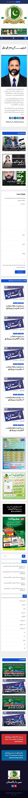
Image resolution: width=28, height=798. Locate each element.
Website (23, 253)
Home (12, 795)
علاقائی (24, 640)
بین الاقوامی (23, 605)
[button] (1, 38)
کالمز (24, 644)
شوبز (24, 632)
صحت (24, 636)
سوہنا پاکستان (14, 25)
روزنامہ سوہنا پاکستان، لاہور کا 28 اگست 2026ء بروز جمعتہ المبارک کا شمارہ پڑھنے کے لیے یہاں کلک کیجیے (14, 674)
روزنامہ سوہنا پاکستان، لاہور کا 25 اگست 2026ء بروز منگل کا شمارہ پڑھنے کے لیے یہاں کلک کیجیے (14, 707)
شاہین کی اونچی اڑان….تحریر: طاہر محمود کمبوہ (15, 181)
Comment (23, 204)
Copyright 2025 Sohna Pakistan (11, 793)
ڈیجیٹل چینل (23, 617)
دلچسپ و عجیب (23, 613)
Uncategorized (20, 303)
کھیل (24, 648)
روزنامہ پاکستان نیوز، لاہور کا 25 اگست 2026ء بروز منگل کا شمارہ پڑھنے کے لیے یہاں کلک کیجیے (14, 337)
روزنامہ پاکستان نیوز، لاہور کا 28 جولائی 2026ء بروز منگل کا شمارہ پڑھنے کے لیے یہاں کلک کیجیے (15, 429)
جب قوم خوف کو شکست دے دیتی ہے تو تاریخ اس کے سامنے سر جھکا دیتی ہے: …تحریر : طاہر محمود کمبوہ (14, 146)
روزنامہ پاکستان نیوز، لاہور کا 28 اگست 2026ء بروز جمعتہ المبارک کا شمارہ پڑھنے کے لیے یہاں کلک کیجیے (15, 307)
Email (23, 244)
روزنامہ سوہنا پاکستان (22, 624)
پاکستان (24, 609)
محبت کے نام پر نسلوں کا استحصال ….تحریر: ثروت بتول (15, 122)
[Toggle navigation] (13, 38)
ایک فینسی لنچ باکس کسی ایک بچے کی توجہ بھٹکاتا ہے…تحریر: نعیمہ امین (14, 163)
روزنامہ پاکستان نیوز (15, 303)
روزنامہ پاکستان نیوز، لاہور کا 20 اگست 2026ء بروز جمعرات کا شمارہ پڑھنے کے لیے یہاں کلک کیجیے (15, 368)
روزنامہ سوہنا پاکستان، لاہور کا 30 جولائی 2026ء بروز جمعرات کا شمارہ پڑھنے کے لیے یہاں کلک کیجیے (14, 398)
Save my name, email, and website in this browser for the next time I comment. (14, 266)
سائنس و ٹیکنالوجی (22, 628)
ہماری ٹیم (16, 795)
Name (23, 235)
